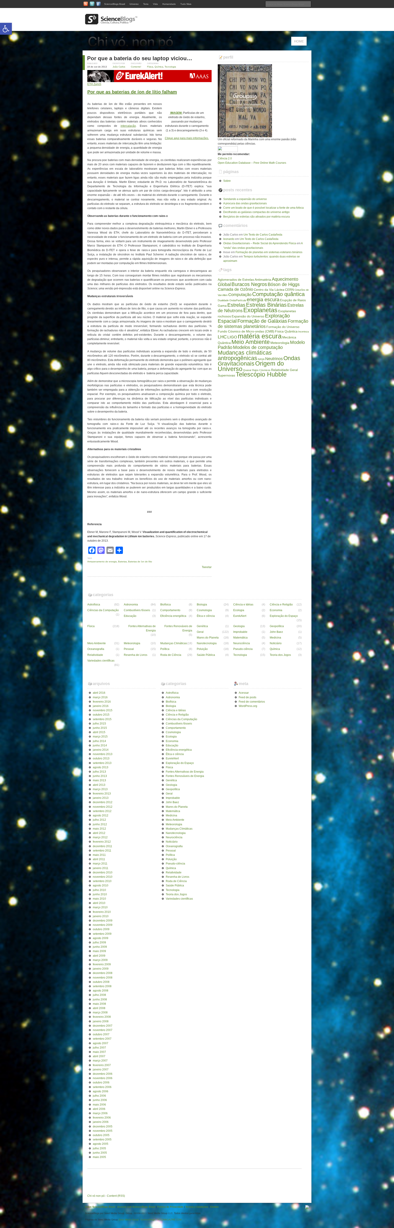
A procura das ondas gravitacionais (245, 203)
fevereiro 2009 (102, 964)
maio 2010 (99, 898)
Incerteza (303, 331)
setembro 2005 (102, 1139)
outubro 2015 (101, 714)
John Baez (276, 631)
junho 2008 (100, 999)
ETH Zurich (94, 84)
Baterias (122, 561)
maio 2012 (99, 828)
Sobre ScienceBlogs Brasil (100, 1206)
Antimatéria (263, 279)
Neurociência (241, 643)
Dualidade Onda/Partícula (232, 300)
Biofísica (165, 604)
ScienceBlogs (148, 1219)
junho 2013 (100, 776)
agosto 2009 (100, 938)
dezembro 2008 (102, 973)
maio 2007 (99, 1052)
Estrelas (236, 305)
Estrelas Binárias (266, 305)
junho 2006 (100, 1100)
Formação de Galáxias (262, 321)
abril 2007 (99, 1056)
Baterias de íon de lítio (140, 561)
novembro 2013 (102, 754)
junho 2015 (100, 728)
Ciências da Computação (103, 610)
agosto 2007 (100, 1043)
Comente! (136, 66)
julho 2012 (99, 819)
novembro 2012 (102, 806)
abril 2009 (99, 955)
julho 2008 (99, 995)
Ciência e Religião (281, 604)
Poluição (202, 649)
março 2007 (100, 1060)
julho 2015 (99, 723)
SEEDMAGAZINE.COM (169, 1219)
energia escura (263, 299)
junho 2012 (100, 824)
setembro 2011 (102, 850)
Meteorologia (279, 343)
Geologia (239, 626)
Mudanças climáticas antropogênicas (245, 355)
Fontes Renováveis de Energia (178, 628)
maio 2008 (99, 1003)
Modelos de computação (258, 347)
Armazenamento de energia (102, 561)
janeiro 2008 (101, 1021)
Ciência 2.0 (225, 158)
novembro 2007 (102, 1030)
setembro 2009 (102, 933)
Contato (214, 1206)
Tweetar (207, 567)
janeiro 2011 (100, 868)
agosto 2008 (100, 990)
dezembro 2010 (102, 872)
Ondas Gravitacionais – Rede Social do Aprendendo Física (259, 243)
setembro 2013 (102, 763)
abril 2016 (99, 692)
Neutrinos (274, 358)
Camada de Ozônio (235, 289)
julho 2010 (99, 890)
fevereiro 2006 (102, 1117)
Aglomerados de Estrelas (236, 279)
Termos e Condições (196, 1206)
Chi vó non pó (96, 1195)
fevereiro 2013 (102, 793)
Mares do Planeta (208, 637)
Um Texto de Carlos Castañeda (263, 234)
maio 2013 (99, 780)
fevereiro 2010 (102, 912)
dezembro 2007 (102, 1025)
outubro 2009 (101, 929)
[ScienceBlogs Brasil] (111, 22)
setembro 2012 (102, 811)
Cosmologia (204, 610)
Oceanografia (95, 649)
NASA (261, 359)
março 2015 (100, 736)
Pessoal (129, 649)
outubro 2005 (101, 1135)
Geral (200, 631)
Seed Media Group (129, 1219)
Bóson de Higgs (284, 284)
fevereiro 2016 (102, 701)
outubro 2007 (101, 1034)
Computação (239, 294)
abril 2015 (99, 732)
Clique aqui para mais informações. (187, 138)
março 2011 (100, 863)
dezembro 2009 (102, 920)
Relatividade (95, 655)
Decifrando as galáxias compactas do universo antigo (256, 212)
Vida (155, 4)
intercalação (128, 125)
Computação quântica (278, 294)
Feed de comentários (252, 701)
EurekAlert (239, 616)
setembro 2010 (102, 881)
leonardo (228, 239)
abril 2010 (99, 903)
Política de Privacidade (170, 1206)
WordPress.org (248, 706)
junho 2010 (100, 894)
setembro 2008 (102, 986)
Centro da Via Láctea (269, 289)
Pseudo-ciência (243, 649)
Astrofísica (93, 604)
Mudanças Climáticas (173, 643)
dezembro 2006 (102, 1073)
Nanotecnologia (207, 643)
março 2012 (100, 837)
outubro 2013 (101, 758)
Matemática (240, 637)
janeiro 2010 (101, 916)
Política (164, 649)
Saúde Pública (206, 655)
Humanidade (169, 4)
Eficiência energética (173, 616)
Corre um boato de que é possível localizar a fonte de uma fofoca (263, 207)
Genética (202, 626)
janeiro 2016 (101, 706)
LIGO (232, 337)
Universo (134, 4)
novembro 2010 (102, 876)
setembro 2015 (102, 719)
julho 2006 (99, 1095)
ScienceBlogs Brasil (114, 4)
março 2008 (100, 1012)
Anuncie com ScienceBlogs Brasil (136, 1206)
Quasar (247, 370)
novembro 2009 (102, 925)
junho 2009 (100, 946)
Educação (130, 616)
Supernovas (226, 375)
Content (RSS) (116, 1195)
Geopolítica (277, 626)
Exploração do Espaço (284, 616)
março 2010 (100, 907)
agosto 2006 (100, 1091)
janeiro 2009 (101, 968)
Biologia (202, 604)
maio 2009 (99, 951)
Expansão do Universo (248, 316)
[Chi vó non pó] (133, 48)
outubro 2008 (101, 982)
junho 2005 (100, 1152)
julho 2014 (99, 741)
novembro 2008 (102, 977)
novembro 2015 (102, 710)
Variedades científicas (100, 660)
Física (150, 66)
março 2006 (100, 1113)
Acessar (244, 692)
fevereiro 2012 (102, 841)
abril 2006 (99, 1109)
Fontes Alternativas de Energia (142, 628)
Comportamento (170, 610)
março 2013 (100, 789)
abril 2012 (99, 833)
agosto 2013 (100, 767)
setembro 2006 (102, 1087)
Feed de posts (247, 697)
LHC (222, 336)
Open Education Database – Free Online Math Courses (252, 162)
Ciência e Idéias (243, 604)
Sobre (227, 180)
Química (159, 66)
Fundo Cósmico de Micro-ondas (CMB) (246, 331)
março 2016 (100, 697)
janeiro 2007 (101, 1069)
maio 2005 (99, 1157)
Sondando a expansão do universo (245, 199)
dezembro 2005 (102, 1126)
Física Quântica (286, 331)
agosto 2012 (100, 815)
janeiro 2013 (101, 798)
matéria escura (260, 336)
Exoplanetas (260, 310)
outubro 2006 (101, 1082)
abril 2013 (99, 785)
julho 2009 (99, 942)
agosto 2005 (100, 1143)
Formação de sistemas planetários (263, 324)
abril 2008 (99, 1008)
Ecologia (238, 610)
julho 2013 (99, 771)
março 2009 (100, 960)
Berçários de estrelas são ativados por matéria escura (256, 216)
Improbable (240, 631)
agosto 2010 (100, 885)
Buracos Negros (249, 284)
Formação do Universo (282, 327)
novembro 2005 (102, 1130)
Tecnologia (170, 66)
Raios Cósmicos (261, 370)
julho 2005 (99, 1148)
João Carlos (119, 66)
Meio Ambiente (250, 342)
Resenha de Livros (135, 655)
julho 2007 (99, 1047)
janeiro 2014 (101, 749)
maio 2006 (99, 1104)
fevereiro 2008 (102, 1016)
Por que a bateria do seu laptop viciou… (139, 58)
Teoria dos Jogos (280, 655)
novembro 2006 (102, 1078)
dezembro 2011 (102, 846)
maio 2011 (99, 855)
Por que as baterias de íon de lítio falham (132, 91)
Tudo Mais (185, 4)
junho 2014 (100, 745)
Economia (276, 610)
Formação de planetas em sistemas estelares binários (269, 252)
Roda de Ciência (170, 655)
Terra (145, 4)
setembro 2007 (102, 1038)
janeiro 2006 (101, 1122)
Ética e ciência (206, 616)
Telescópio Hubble (261, 374)
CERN (289, 289)
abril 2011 (99, 859)
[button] (6, 29)
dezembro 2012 (102, 802)
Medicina (275, 637)
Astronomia (131, 604)
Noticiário (276, 643)
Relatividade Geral (284, 370)
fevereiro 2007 (102, 1065)
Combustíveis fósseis (137, 610)
